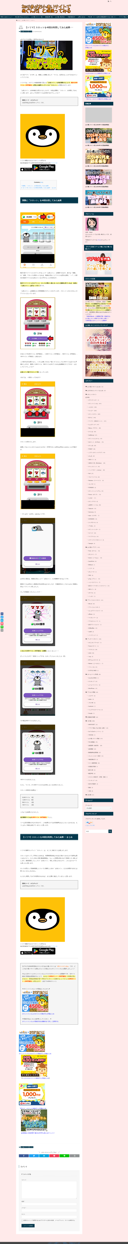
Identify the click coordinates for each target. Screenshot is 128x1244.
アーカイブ (88, 805)
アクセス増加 (92, 692)
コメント (24, 1180)
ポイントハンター (94, 529)
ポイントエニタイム (95, 438)
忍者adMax (92, 628)
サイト (23, 1214)
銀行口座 (91, 770)
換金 (90, 787)
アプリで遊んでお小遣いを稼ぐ (98, 728)
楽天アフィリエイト (94, 624)
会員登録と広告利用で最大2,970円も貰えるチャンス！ (38, 1133)
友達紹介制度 (92, 717)
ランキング (92, 780)
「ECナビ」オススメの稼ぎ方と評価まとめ (98, 99)
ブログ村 (91, 703)
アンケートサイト (94, 639)
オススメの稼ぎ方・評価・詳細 (98, 777)
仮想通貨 (92, 749)
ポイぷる (92, 445)
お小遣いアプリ (24, 31)
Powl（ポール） (94, 551)
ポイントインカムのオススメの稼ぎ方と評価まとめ (38, 1014)
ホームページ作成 (94, 674)
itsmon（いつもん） (95, 558)
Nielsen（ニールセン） (95, 663)
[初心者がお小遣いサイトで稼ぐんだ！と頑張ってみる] (64, 8)
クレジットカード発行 (95, 756)
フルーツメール (94, 477)
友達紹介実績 (93, 766)
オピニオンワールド (94, 642)
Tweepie (91, 543)
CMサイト (92, 459)
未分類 (90, 795)
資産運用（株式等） (95, 745)
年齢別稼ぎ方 (93, 759)
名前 (23, 1201)
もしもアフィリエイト (95, 610)
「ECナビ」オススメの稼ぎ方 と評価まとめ (32, 1108)
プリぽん (91, 526)
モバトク (92, 533)
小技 (90, 791)
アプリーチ (54, 163)
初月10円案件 (93, 784)
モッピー (92, 410)
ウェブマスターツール (95, 709)
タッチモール (93, 522)
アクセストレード (94, 621)
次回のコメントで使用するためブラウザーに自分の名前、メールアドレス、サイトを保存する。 (49, 1220)
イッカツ (91, 596)
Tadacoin (92, 508)
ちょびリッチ (93, 424)
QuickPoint (92, 561)
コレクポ (91, 484)
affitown (91, 614)
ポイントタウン (94, 414)
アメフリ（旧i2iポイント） (97, 421)
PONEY (91, 449)
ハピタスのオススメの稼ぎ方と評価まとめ (35, 1078)
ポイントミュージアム (95, 491)
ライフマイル (93, 536)
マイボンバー (93, 617)
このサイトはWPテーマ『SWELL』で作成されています (64, 1243)
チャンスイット (94, 466)
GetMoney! (92, 435)
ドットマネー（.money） (96, 470)
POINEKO (92, 487)
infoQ (91, 653)
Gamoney (92, 512)
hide (41, 182)
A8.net (91, 603)
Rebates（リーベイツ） (96, 480)
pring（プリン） (94, 579)
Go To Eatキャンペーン (95, 731)
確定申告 (91, 773)
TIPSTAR (91, 735)
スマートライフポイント (96, 540)
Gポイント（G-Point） (96, 442)
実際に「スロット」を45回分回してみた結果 (35, 186)
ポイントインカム (94, 403)
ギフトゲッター (93, 400)
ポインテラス (93, 501)
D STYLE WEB (93, 670)
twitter (91, 699)
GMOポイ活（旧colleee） (96, 463)
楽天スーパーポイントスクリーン (98, 586)
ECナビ (92, 417)
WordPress (92, 688)
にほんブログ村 (90, 825)
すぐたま (92, 431)
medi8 (91, 631)
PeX (90, 473)
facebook (92, 706)
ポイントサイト (92, 394)
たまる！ (92, 498)
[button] (24, 1155)
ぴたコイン (92, 554)
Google (91, 713)
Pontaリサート (93, 646)
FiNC (90, 575)
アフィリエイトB (94, 607)
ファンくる (92, 667)
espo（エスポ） (93, 515)
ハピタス (92, 407)
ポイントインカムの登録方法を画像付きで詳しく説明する (40, 1021)
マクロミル (92, 649)
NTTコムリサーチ (94, 660)
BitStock (91, 565)
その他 (91, 721)
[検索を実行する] (110, 831)
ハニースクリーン (94, 582)
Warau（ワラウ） (94, 428)
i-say (90, 656)
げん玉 (91, 456)
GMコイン (92, 589)
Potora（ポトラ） (94, 494)
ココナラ (91, 696)
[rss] (108, 1)
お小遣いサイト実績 (95, 738)
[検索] (111, 1)
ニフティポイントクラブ (96, 452)
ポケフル (91, 593)
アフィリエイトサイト (95, 600)
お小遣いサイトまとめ (95, 387)
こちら (99, 240)
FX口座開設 (92, 742)
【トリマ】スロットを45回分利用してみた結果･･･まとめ (38, 188)
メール (24, 1208)
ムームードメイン (94, 685)
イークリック (93, 635)
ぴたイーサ (92, 572)
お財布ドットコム (94, 505)
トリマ (30, 31)
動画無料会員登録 (94, 752)
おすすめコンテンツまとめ (96, 390)
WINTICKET (93, 724)
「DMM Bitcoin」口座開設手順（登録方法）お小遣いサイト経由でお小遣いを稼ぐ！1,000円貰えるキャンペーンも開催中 (98, 318)
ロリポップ (92, 681)
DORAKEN (92, 519)
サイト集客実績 (94, 763)
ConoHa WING (93, 678)
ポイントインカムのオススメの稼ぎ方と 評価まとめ (35, 1054)
